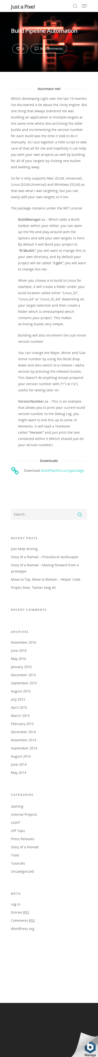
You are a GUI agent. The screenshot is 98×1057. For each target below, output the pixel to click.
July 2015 (18, 699)
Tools (15, 855)
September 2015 (24, 683)
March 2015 (20, 715)
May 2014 (18, 772)
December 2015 (23, 675)
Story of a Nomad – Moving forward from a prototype (45, 568)
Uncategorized (22, 871)
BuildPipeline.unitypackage (62, 470)
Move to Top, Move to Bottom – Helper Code (45, 579)
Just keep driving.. (25, 548)
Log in (15, 904)
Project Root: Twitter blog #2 (33, 587)
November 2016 (23, 642)
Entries (20, 912)
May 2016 (18, 658)
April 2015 (19, 707)
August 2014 (21, 756)
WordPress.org (22, 928)
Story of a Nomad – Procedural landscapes (44, 557)
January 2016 (21, 666)
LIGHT (15, 822)
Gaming (17, 806)
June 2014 (19, 764)
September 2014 (24, 748)
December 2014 (23, 732)
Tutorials (18, 863)
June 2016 (19, 650)
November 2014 (23, 740)
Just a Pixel (22, 6)
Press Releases (22, 839)
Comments (23, 920)
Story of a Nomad (25, 847)
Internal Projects (24, 814)
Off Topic (18, 830)
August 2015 (21, 691)
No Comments (51, 48)
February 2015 (22, 723)
